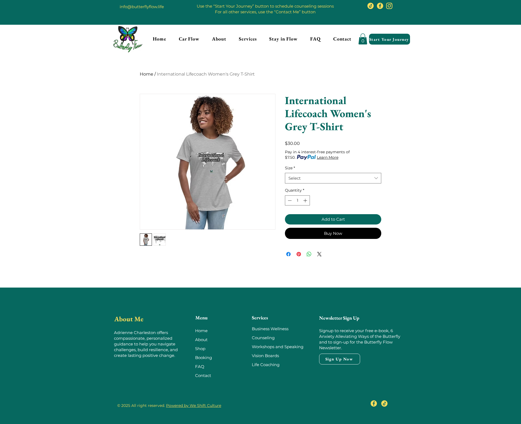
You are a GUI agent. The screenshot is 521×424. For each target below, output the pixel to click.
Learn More (327, 157)
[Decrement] (289, 200)
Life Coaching (265, 364)
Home (146, 74)
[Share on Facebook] (288, 254)
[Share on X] (319, 254)
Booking (203, 357)
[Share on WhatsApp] (309, 254)
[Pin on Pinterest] (299, 254)
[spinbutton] (297, 200)
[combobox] (333, 178)
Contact (203, 375)
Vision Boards (265, 355)
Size (290, 168)
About (201, 339)
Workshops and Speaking (277, 346)
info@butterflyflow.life (142, 6)
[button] (248, 39)
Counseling (264, 337)
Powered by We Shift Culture (193, 405)
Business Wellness (270, 328)
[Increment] (305, 200)
